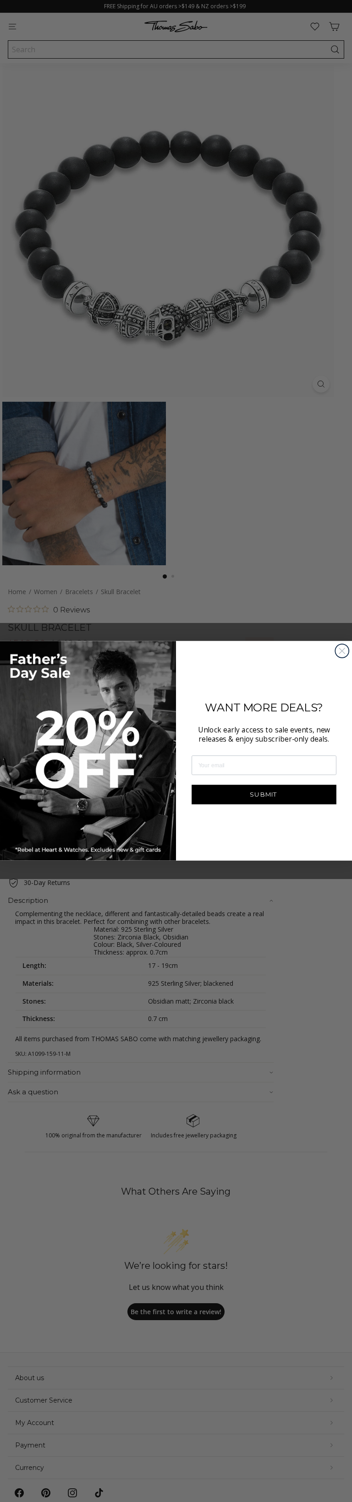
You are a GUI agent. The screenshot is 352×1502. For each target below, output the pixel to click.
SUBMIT (264, 794)
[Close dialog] (342, 651)
